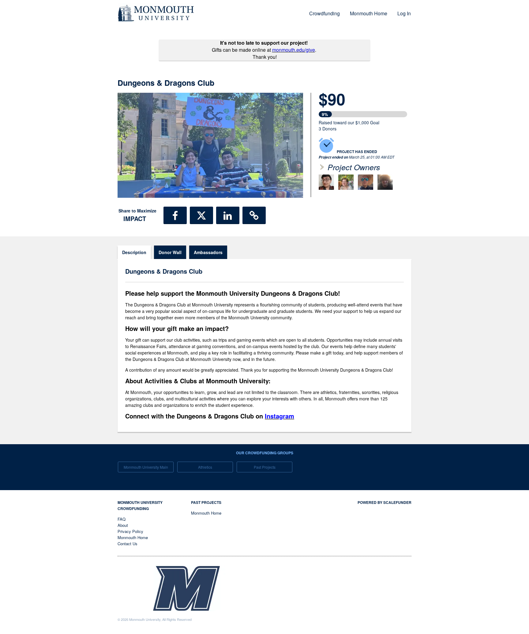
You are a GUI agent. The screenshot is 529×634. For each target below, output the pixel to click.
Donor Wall (170, 252)
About (123, 525)
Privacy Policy (130, 531)
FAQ (122, 519)
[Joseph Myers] (365, 182)
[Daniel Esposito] (385, 182)
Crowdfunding (324, 13)
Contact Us (127, 543)
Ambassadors (208, 252)
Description (134, 252)
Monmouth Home (368, 13)
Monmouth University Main (146, 467)
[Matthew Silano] (326, 182)
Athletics (205, 467)
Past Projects (265, 467)
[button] (175, 215)
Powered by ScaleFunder (384, 502)
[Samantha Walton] (346, 182)
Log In (404, 13)
